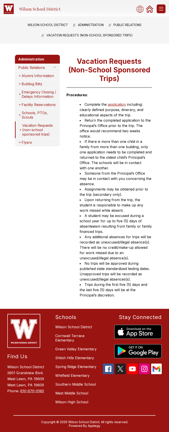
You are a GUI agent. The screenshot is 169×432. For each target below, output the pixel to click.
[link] (149, 9)
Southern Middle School (75, 384)
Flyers (27, 142)
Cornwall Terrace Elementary (69, 338)
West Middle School (71, 393)
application (117, 104)
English (141, 9)
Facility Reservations (39, 104)
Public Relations (127, 25)
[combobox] (141, 9)
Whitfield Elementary (72, 375)
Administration (91, 25)
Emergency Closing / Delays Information (39, 94)
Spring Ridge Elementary (75, 366)
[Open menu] (161, 8)
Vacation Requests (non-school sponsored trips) (89, 35)
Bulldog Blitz (32, 84)
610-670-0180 (32, 391)
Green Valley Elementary (76, 349)
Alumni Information (38, 76)
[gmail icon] (156, 373)
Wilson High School (71, 402)
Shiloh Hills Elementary (74, 358)
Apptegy (94, 426)
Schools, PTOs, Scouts (35, 115)
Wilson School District (48, 25)
